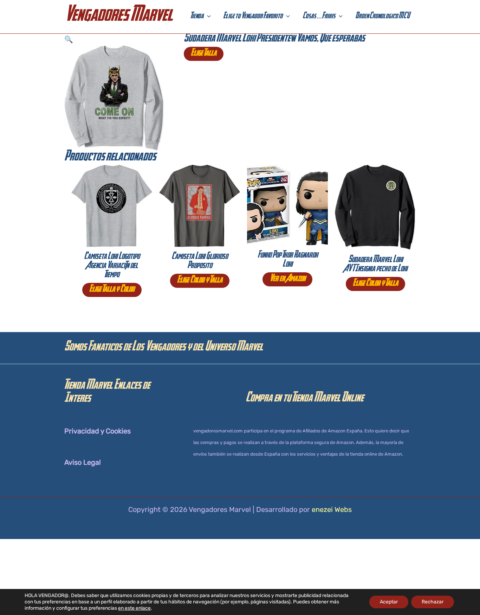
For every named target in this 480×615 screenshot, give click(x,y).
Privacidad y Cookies (97, 431)
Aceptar (389, 602)
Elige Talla (203, 53)
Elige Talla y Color (112, 289)
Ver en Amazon (287, 279)
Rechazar (432, 602)
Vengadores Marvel (118, 17)
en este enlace (134, 608)
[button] (207, 17)
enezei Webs (332, 509)
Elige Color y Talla (199, 280)
